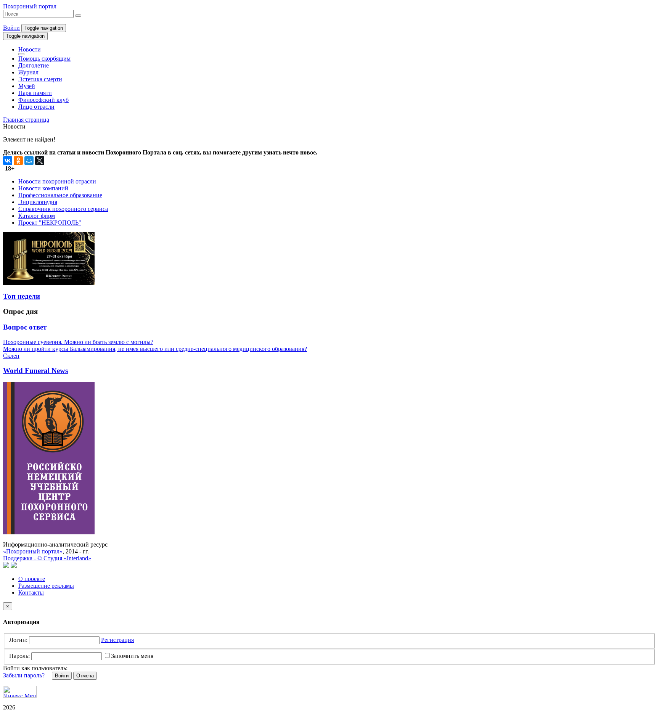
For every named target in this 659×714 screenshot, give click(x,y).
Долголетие (33, 65)
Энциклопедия (37, 202)
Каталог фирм (36, 215)
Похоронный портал (29, 6)
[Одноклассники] (18, 160)
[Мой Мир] (29, 160)
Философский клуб (43, 99)
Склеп (11, 355)
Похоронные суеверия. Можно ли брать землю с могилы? (78, 342)
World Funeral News (35, 371)
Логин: (18, 640)
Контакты (31, 592)
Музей (26, 86)
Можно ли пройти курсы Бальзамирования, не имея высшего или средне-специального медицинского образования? (155, 349)
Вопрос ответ (25, 327)
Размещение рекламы (46, 585)
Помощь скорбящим (44, 58)
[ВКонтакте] (7, 160)
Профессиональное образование (60, 195)
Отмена (85, 676)
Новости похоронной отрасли (57, 181)
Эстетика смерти (40, 79)
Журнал (28, 72)
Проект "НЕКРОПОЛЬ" (49, 222)
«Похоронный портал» (33, 551)
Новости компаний (43, 188)
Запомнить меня (132, 656)
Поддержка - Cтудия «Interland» (47, 558)
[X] (39, 160)
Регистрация (117, 640)
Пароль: (19, 656)
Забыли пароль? (24, 675)
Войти (11, 27)
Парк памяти (35, 93)
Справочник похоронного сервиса (63, 209)
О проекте (31, 579)
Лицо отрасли (36, 106)
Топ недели (21, 296)
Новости (29, 49)
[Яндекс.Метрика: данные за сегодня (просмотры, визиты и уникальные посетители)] (20, 692)
